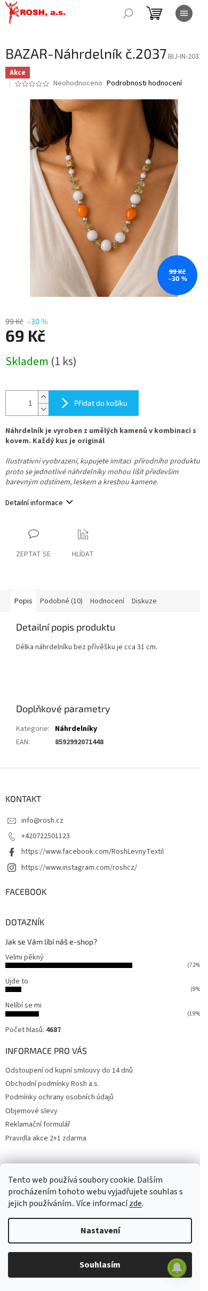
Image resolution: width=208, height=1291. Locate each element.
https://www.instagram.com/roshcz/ (79, 867)
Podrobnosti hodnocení (144, 83)
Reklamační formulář (37, 1124)
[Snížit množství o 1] (43, 409)
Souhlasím (100, 1265)
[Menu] (184, 13)
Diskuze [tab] (144, 601)
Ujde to (16, 981)
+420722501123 (45, 836)
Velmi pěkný (24, 957)
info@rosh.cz (42, 820)
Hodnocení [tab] (107, 601)
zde (135, 1203)
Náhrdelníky (76, 728)
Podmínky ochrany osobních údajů (59, 1097)
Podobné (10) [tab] (61, 601)
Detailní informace (34, 503)
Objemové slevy (31, 1111)
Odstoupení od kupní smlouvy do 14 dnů (69, 1070)
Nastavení (100, 1231)
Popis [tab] (23, 601)
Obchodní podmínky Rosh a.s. (52, 1084)
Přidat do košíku (100, 402)
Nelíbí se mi (23, 1005)
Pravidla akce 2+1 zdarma (45, 1138)
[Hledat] (128, 13)
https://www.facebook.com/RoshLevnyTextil (92, 851)
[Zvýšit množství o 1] (43, 397)
